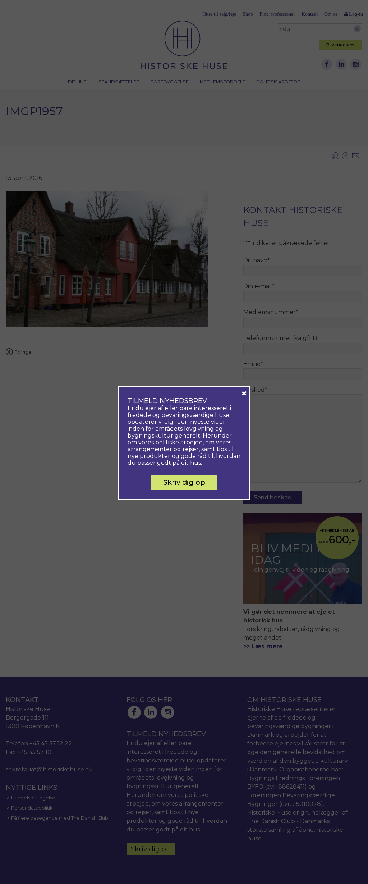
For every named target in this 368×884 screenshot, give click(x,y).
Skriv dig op (184, 482)
